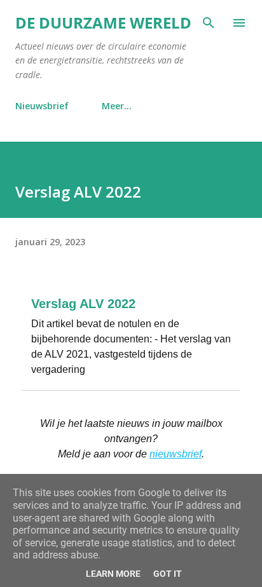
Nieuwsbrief (42, 106)
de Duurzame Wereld (103, 22)
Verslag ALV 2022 (83, 304)
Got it (167, 574)
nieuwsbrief (175, 454)
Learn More (113, 574)
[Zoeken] (208, 22)
